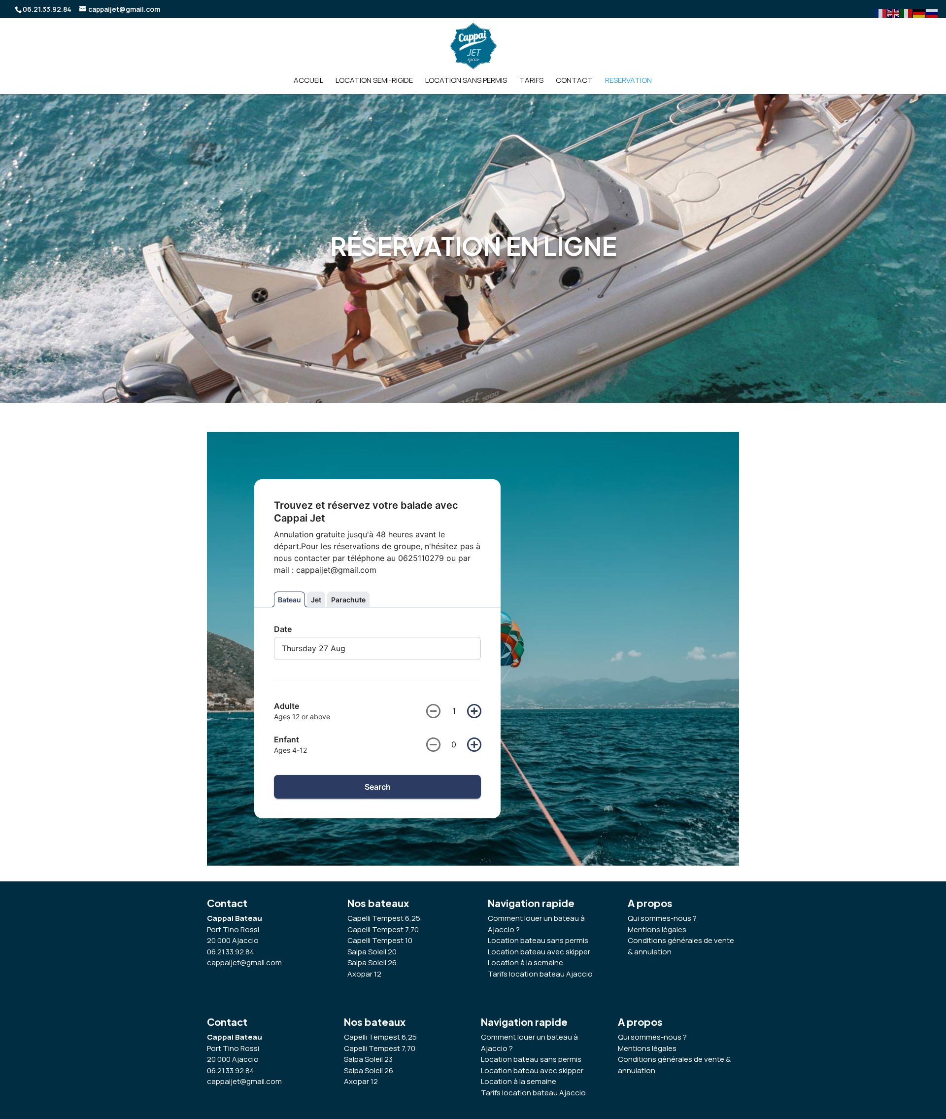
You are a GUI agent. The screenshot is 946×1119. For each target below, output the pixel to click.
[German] (919, 12)
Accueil (308, 81)
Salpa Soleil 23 (368, 1059)
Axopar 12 (361, 1081)
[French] (881, 12)
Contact (574, 81)
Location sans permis (466, 81)
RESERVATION (628, 81)
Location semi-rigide (374, 81)
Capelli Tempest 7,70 (379, 1048)
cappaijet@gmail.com (244, 962)
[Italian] (906, 12)
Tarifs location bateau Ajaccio (533, 1092)
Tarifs (531, 81)
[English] (893, 12)
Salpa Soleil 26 (368, 1070)
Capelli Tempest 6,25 (380, 1037)
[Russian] (932, 12)
